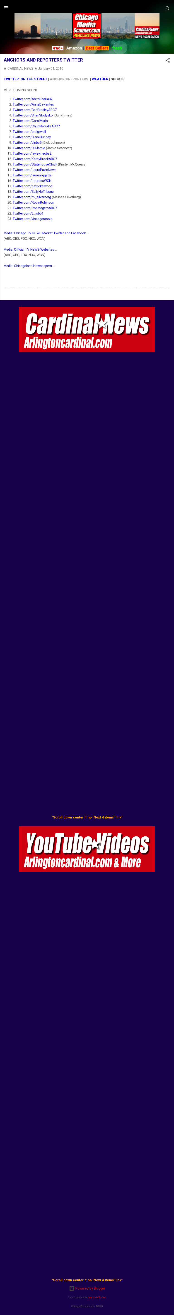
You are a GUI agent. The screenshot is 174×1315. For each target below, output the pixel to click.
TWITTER (11, 79)
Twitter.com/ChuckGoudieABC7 (36, 126)
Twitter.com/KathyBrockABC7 (35, 159)
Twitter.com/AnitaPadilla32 (33, 99)
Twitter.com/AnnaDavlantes (33, 104)
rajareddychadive (97, 1297)
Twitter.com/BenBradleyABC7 (35, 110)
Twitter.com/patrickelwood (33, 186)
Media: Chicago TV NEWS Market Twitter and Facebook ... (46, 233)
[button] (167, 61)
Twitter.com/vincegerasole (32, 219)
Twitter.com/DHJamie (29, 148)
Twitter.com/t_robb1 (28, 213)
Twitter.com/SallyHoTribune (33, 192)
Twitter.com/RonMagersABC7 (35, 208)
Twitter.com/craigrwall (29, 132)
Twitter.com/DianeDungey (32, 137)
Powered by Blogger (90, 1288)
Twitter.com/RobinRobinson (33, 202)
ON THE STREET (34, 79)
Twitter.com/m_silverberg (32, 197)
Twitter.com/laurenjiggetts (32, 175)
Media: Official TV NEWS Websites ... (30, 249)
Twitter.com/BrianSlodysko (33, 115)
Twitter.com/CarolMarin (30, 121)
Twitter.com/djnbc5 (27, 143)
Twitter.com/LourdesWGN (32, 181)
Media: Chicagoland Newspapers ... (29, 266)
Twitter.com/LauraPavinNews (34, 170)
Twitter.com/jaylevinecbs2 (32, 153)
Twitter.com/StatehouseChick (35, 164)
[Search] (167, 9)
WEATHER (100, 79)
